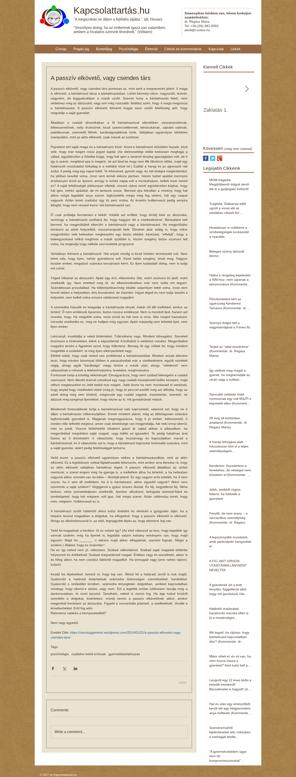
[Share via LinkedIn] (75, 668)
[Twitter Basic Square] (212, 158)
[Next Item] (247, 89)
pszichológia (60, 654)
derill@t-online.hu (197, 30)
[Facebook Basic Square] (205, 158)
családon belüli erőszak (88, 654)
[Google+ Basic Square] (219, 158)
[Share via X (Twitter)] (64, 668)
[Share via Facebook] (53, 668)
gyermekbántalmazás (124, 654)
